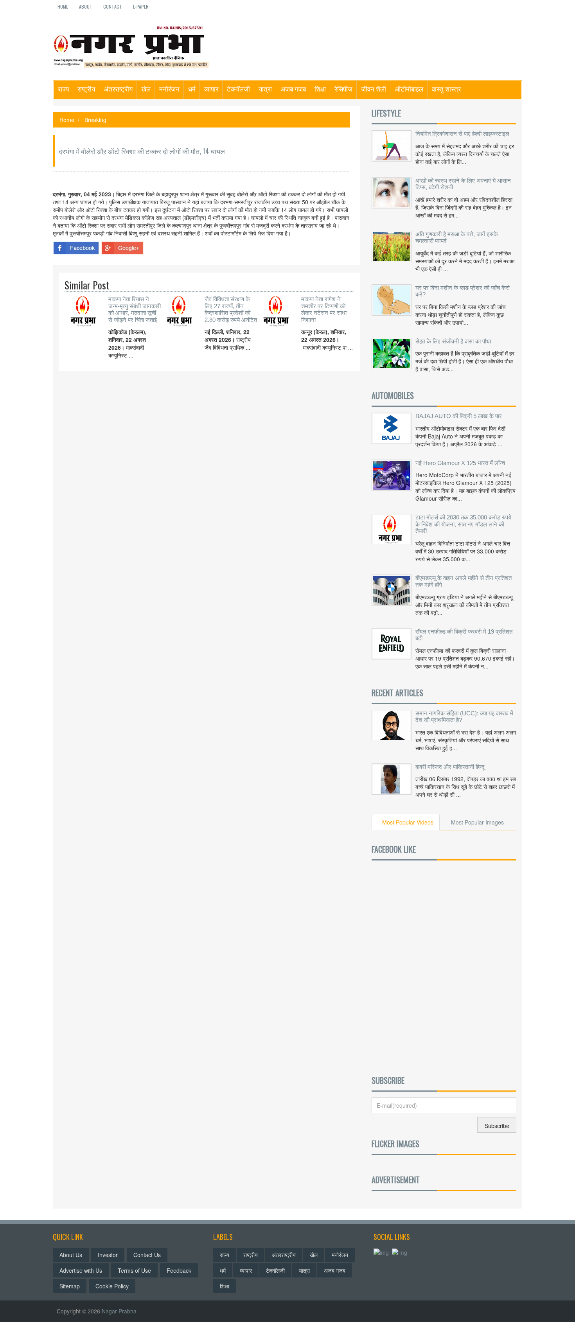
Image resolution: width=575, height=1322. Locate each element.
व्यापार (211, 88)
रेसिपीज (343, 88)
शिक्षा (320, 88)
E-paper (141, 6)
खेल (146, 88)
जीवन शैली (373, 88)
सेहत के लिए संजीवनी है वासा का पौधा (453, 341)
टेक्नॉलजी (238, 88)
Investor (108, 1255)
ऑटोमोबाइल (409, 88)
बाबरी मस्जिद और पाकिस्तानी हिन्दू (450, 766)
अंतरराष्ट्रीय (118, 88)
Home (63, 6)
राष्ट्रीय (86, 88)
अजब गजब (293, 88)
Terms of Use (134, 1270)
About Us (70, 1255)
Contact (112, 6)
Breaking (95, 120)
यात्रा (265, 88)
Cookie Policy (112, 1286)
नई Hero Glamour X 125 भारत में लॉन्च (460, 463)
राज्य (63, 88)
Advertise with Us (80, 1270)
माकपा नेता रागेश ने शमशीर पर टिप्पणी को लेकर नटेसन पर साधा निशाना (324, 309)
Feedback (179, 1270)
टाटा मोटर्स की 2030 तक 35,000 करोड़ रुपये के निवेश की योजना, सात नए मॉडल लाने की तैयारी (463, 524)
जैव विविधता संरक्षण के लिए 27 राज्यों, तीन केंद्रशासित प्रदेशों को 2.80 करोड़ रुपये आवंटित (231, 309)
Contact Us (147, 1255)
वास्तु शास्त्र (446, 88)
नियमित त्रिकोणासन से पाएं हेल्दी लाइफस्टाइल (462, 133)
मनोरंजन (169, 88)
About (85, 6)
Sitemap (69, 1286)
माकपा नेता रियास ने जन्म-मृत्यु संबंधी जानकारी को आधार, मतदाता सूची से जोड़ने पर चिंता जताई (134, 309)
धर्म (192, 88)
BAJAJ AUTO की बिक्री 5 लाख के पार (458, 416)
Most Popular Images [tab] (477, 822)
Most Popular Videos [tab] (407, 822)
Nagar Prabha (119, 1311)
